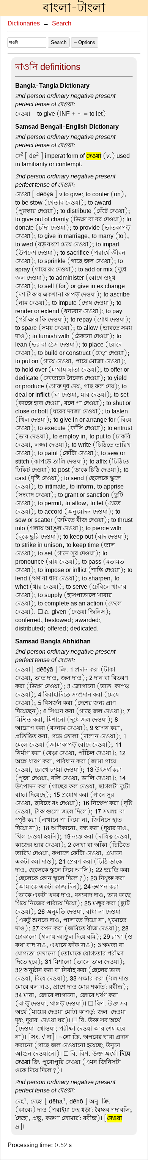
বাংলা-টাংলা (74, 8)
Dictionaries (24, 23)
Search (61, 23)
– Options (84, 42)
